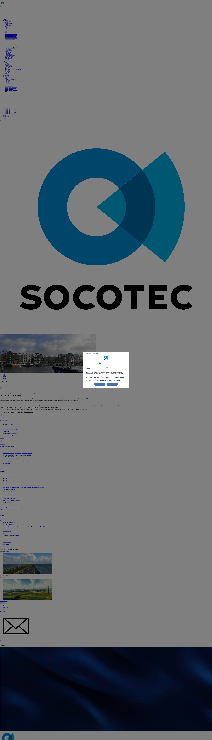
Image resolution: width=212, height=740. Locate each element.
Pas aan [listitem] (99, 384)
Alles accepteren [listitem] (112, 384)
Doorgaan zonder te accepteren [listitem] (91, 353)
